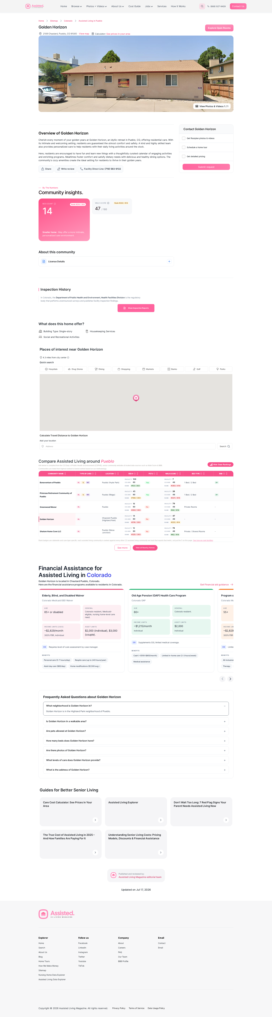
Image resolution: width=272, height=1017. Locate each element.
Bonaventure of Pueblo (50, 482)
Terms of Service (136, 1008)
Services (161, 6)
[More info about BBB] (224, 474)
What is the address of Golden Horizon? (68, 769)
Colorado (68, 21)
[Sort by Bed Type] (204, 473)
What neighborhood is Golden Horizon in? (69, 705)
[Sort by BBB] (227, 473)
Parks (222, 369)
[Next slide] (230, 679)
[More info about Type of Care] (93, 474)
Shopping (125, 369)
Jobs (147, 6)
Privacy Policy (118, 1008)
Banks (174, 369)
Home (63, 6)
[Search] (202, 6)
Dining (101, 369)
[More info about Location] (115, 474)
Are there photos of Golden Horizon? (66, 750)
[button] (136, 398)
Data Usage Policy (156, 1008)
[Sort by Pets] (157, 473)
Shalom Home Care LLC (50, 531)
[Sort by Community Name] (65, 473)
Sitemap (54, 21)
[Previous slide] (222, 679)
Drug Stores (77, 369)
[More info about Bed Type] (201, 474)
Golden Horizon (47, 519)
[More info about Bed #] (135, 474)
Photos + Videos (95, 6)
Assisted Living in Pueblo (90, 21)
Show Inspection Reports (138, 308)
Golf (198, 369)
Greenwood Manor (48, 507)
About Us (116, 6)
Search (223, 446)
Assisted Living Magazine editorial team (140, 877)
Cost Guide (134, 6)
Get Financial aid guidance (214, 584)
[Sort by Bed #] (137, 473)
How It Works (178, 6)
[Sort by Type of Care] (95, 473)
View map (84, 33)
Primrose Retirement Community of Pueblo (56, 495)
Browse (75, 6)
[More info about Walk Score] (177, 474)
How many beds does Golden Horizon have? (70, 740)
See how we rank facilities (203, 540)
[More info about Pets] (154, 474)
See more (122, 547)
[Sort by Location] (118, 473)
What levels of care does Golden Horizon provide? (73, 760)
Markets (150, 369)
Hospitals (53, 369)
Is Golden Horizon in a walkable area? (66, 721)
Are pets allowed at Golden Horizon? (66, 730)
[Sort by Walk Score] (180, 473)
